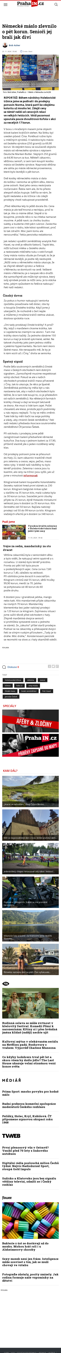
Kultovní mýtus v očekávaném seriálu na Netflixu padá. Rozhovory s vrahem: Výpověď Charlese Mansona (30, 1045)
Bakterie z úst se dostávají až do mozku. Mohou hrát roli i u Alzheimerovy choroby (25, 1246)
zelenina (30, 680)
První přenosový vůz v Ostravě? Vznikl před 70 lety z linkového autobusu (25, 1151)
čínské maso (10, 691)
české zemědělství (28, 691)
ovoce (42, 680)
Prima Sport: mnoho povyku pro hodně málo (30, 1093)
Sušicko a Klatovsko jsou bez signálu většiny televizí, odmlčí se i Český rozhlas (29, 1181)
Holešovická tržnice (13, 680)
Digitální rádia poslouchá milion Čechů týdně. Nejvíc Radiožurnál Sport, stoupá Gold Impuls (30, 1166)
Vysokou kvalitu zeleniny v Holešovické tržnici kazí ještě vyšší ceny (42, 528)
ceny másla (33, 685)
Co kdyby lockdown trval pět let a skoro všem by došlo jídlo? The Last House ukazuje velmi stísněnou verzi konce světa (29, 1061)
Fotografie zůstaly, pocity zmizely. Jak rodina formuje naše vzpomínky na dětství (30, 1277)
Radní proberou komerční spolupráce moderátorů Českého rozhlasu (29, 1105)
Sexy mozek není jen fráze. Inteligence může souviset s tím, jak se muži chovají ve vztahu (30, 1262)
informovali (30, 475)
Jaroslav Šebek (11, 696)
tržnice (8, 685)
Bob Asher (14, 45)
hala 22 (19, 685)
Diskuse (13, 667)
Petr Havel (46, 691)
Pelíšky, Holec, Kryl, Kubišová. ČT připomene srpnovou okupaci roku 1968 (27, 1119)
